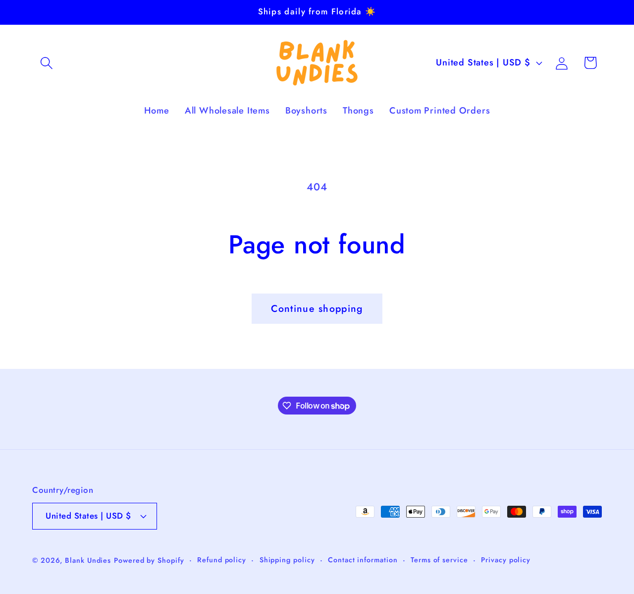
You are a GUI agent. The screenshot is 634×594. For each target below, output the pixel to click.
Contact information (362, 560)
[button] (46, 63)
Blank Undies (88, 560)
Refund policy (221, 560)
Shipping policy (287, 560)
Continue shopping (317, 308)
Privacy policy (505, 560)
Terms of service (439, 560)
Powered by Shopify (149, 560)
